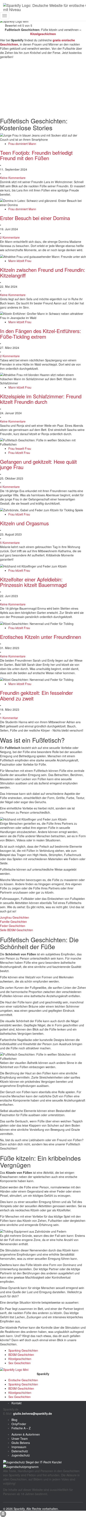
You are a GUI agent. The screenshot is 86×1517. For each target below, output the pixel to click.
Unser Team (19, 1438)
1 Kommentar (9, 718)
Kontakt (16, 1403)
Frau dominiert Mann (22, 144)
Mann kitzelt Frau (19, 261)
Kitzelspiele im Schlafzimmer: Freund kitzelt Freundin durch (40, 399)
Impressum (18, 1447)
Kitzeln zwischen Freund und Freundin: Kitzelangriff (42, 272)
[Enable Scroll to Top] (3, 1514)
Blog (14, 1420)
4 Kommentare (10, 487)
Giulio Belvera (20, 1443)
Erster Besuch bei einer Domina (35, 218)
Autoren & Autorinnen (25, 1434)
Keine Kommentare (12, 178)
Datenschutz (19, 1451)
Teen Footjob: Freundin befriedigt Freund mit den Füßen (36, 155)
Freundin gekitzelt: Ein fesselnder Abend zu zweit (36, 695)
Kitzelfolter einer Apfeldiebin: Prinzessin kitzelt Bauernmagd (33, 582)
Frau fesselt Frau (19, 448)
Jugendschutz (20, 1455)
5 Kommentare (10, 543)
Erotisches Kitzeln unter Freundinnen (40, 636)
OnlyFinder (18, 1424)
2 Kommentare (10, 237)
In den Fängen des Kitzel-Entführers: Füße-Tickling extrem (40, 333)
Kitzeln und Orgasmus (24, 523)
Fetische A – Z (21, 1428)
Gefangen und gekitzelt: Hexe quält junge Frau (38, 464)
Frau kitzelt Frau (19, 453)
